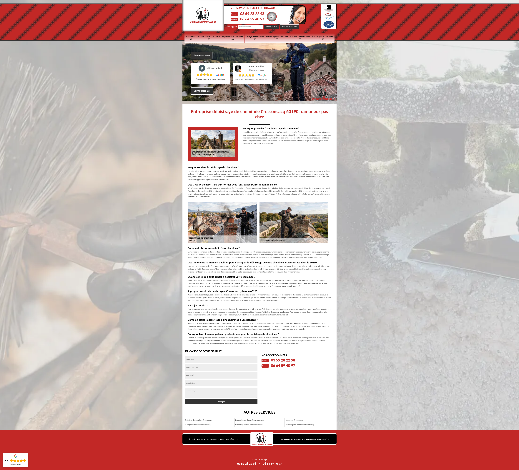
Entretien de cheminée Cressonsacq (198, 420)
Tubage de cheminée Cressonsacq (197, 425)
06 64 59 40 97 (252, 19)
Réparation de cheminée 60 (232, 38)
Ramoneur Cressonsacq (294, 420)
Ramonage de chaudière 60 (209, 38)
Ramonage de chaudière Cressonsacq (249, 425)
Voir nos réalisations (289, 27)
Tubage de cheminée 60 (255, 38)
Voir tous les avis (202, 91)
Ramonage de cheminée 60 (322, 38)
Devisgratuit (272, 16)
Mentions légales (229, 439)
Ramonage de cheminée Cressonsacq (300, 425)
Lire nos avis (16, 465)
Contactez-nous (202, 55)
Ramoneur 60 (190, 38)
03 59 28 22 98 (252, 14)
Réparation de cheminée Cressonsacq (249, 420)
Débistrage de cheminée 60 (277, 38)
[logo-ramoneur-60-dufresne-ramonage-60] (261, 439)
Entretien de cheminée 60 (300, 38)
